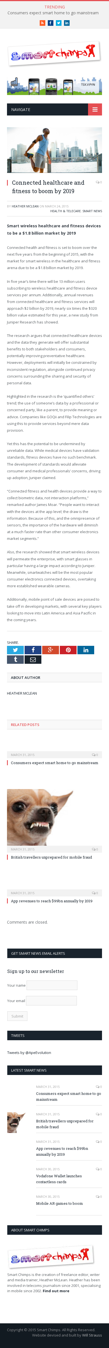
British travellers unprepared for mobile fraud (51, 857)
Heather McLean (25, 206)
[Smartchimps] (54, 53)
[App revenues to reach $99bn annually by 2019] (54, 889)
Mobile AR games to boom (59, 1203)
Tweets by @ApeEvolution (29, 1052)
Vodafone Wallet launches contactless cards (59, 1178)
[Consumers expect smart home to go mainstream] (54, 751)
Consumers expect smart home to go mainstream (53, 12)
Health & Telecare (65, 211)
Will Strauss (92, 1335)
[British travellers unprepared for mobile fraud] (54, 820)
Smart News (92, 211)
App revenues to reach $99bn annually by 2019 (52, 900)
